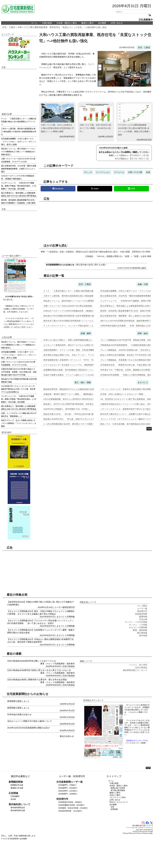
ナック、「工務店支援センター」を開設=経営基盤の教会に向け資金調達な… (78, 291)
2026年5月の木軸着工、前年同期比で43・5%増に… (67, 409)
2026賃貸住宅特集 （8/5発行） (70, 802)
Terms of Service (142, 833)
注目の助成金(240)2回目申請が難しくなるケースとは (31, 661)
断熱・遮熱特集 (140, 630)
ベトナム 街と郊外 (138, 665)
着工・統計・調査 (83, 382)
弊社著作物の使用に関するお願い (91, 265)
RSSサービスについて (118, 802)
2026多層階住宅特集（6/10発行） (72, 805)
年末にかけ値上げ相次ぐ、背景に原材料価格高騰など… (68, 340)
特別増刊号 (70, 607)
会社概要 (102, 23)
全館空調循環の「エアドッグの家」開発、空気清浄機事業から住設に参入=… (78, 350)
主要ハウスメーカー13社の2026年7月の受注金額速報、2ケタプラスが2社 (18, 160)
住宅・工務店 (8, 27)
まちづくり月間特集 (65, 617)
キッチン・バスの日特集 (136, 622)
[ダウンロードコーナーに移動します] (14, 292)
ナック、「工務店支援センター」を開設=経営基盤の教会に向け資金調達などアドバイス (18, 121)
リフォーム (119, 172)
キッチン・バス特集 (138, 625)
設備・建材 (86, 333)
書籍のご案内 (87, 23)
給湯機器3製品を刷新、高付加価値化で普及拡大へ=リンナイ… (72, 370)
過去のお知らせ (67, 736)
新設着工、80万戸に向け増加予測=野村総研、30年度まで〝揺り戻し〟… (76, 404)
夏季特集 (143, 617)
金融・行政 (143, 284)
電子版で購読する (139, 159)
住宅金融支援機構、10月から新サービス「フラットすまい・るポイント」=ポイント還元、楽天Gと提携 (18, 141)
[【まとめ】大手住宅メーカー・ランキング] (19, 55)
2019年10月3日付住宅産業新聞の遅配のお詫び (28, 728)
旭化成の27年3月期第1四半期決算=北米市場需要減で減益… (70, 316)
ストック (88, 172)
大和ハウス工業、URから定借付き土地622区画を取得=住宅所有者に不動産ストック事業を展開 (57, 128)
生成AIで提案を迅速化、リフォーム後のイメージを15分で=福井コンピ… (76, 375)
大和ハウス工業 (135, 172)
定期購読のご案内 (139, 155)
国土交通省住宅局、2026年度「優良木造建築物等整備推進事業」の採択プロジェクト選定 (18, 168)
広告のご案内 (114, 795)
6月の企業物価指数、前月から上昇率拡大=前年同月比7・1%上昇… (74, 399)
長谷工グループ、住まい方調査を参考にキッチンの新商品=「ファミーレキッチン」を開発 (18, 423)
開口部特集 (142, 633)
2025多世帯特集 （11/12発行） (70, 811)
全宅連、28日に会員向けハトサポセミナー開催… (122, 394)
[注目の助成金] (19, 42)
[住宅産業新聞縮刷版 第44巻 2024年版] (19, 522)
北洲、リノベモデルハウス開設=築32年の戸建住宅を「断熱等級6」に (19, 414)
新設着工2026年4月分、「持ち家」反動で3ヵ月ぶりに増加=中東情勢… (75, 419)
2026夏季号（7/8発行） (67, 785)
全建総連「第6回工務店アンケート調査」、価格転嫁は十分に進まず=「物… (78, 394)
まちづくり (143, 382)
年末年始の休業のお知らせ (19, 714)
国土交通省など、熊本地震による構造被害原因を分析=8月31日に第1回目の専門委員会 (18, 194)
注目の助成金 (69, 666)
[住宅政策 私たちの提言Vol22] (19, 487)
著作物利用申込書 (17, 810)
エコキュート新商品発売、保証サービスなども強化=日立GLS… (72, 345)
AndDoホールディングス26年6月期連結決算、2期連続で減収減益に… (75, 311)
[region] (96, 221)
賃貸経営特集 (141, 614)
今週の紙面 (47, 23)
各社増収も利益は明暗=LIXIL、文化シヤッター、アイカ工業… (71, 355)
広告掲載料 (15, 796)
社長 (148, 172)
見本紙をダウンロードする (137, 741)
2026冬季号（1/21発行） (68, 791)
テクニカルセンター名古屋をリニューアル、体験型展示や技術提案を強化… (77, 365)
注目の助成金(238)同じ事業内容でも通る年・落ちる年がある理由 (37, 679)
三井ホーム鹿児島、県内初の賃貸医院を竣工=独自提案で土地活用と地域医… (78, 296)
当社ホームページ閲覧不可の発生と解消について (29, 721)
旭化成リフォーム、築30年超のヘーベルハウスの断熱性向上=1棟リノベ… (77, 301)
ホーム (34, 23)
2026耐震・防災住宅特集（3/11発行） (73, 808)
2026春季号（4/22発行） (68, 788)
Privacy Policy (128, 833)
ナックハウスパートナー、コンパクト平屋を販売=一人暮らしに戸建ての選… (78, 326)
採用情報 (114, 809)
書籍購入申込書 (16, 788)
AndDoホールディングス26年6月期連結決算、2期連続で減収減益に (17, 177)
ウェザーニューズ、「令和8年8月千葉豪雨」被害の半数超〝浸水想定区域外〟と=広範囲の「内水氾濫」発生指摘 (18, 185)
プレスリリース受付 (117, 797)
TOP (149, 429)
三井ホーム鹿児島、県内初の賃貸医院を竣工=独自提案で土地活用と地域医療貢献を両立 (18, 131)
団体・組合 (143, 333)
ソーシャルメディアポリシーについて (139, 827)
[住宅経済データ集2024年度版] (19, 451)
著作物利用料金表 (17, 808)
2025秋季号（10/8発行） (68, 794)
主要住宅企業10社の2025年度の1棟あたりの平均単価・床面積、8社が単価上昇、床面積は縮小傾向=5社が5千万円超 (19, 371)
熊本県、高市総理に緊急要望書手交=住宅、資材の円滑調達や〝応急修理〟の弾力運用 (18, 201)
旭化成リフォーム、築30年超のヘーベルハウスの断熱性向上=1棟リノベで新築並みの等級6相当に (18, 151)
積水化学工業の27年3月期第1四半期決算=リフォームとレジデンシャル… (76, 321)
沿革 (112, 807)
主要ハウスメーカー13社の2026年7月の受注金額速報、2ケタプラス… (75, 306)
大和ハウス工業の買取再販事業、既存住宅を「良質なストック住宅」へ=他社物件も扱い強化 (62, 27)
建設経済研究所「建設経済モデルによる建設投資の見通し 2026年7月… (75, 389)
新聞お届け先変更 (118, 788)
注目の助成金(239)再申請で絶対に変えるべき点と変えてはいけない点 (39, 670)
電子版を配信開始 (118, 790)
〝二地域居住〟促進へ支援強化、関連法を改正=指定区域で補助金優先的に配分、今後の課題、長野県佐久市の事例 (97, 252)
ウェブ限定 (142, 606)
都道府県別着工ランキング (135, 670)
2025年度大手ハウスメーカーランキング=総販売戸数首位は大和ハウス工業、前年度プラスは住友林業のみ (18, 389)
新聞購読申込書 (16, 785)
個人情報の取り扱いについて (142, 825)
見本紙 (13, 799)
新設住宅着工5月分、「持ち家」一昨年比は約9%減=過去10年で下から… (76, 414)
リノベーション (103, 172)
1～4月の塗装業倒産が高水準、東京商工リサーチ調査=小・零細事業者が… (77, 424)
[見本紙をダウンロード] (103, 758)
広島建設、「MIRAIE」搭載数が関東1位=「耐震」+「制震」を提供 (116, 256)
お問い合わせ (117, 23)
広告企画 (143, 619)
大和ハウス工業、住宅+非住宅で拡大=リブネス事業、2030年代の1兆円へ (95, 128)
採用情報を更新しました (18, 701)
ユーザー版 (59, 607)
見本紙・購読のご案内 (66, 23)
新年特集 (143, 635)
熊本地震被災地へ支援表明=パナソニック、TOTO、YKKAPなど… (73, 360)
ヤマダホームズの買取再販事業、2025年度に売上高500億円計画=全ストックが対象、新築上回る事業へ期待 (134, 130)
